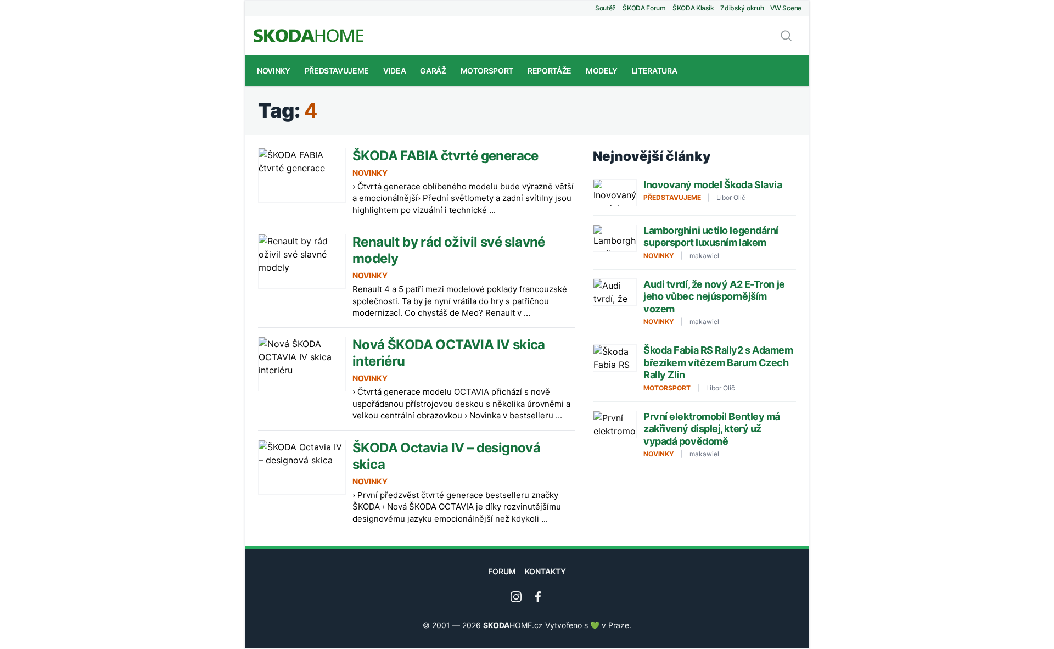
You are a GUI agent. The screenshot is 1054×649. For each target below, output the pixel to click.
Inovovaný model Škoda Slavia (712, 185)
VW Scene (785, 8)
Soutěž (605, 8)
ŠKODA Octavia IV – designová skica (446, 456)
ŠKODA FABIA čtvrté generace (445, 156)
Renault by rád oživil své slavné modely (448, 250)
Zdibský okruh (742, 8)
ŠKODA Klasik (693, 8)
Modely (602, 70)
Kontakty (545, 571)
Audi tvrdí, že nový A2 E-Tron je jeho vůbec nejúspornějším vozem (714, 296)
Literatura (654, 70)
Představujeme (337, 70)
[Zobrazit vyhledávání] (786, 36)
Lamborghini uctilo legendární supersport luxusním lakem (710, 237)
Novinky (273, 70)
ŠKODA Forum (644, 8)
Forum (502, 571)
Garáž (433, 70)
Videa (394, 70)
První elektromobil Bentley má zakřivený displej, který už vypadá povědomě (711, 429)
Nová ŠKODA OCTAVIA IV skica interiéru (448, 353)
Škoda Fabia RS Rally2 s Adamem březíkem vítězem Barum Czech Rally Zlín (718, 362)
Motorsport (487, 70)
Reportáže (549, 70)
